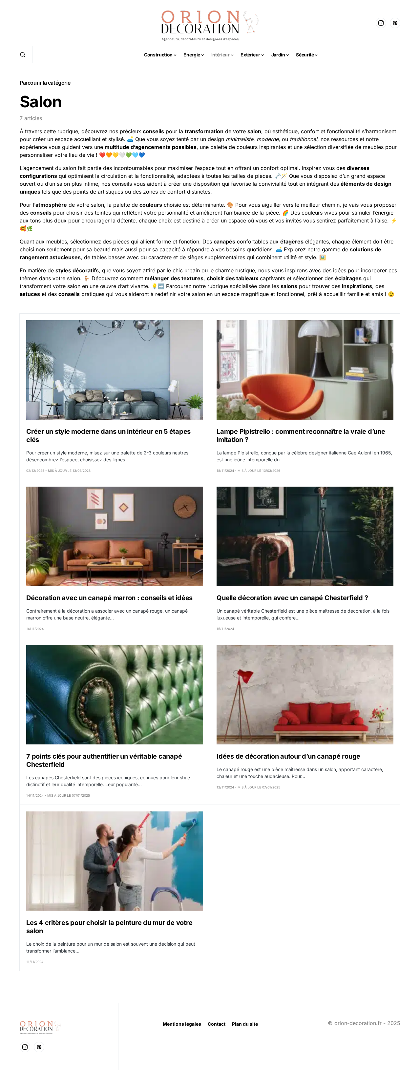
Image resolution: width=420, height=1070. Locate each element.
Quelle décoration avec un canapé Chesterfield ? (292, 598)
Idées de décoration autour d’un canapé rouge (288, 756)
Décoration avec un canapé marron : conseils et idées (109, 598)
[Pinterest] (395, 23)
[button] (23, 54)
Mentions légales (182, 1024)
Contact (216, 1024)
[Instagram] (381, 23)
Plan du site (245, 1024)
